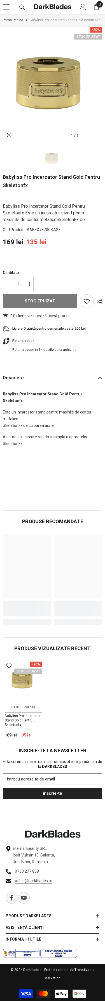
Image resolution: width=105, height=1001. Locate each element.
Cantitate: (11, 272)
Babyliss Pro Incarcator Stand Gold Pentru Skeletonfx (23, 720)
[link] (27, 608)
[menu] (6, 7)
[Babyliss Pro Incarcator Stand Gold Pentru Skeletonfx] (23, 680)
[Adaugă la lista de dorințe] (87, 301)
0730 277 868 (27, 871)
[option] (52, 84)
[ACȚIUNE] (98, 301)
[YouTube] (24, 898)
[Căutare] (22, 7)
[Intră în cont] (83, 7)
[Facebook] (11, 898)
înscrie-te (52, 793)
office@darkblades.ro (33, 880)
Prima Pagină (13, 20)
